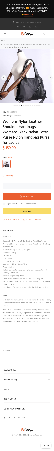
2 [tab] (16, 105)
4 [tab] (19, 105)
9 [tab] (28, 105)
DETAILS (28, 15)
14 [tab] (38, 105)
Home (3, 40)
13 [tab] (36, 105)
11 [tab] (32, 105)
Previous (3, 77)
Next (50, 77)
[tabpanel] (27, 76)
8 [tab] (27, 105)
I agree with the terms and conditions (21, 204)
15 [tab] (39, 105)
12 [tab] (34, 105)
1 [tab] (14, 105)
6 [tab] (23, 105)
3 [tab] (17, 105)
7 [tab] (25, 105)
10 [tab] (30, 105)
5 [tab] (21, 105)
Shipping (9, 175)
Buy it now (27, 211)
